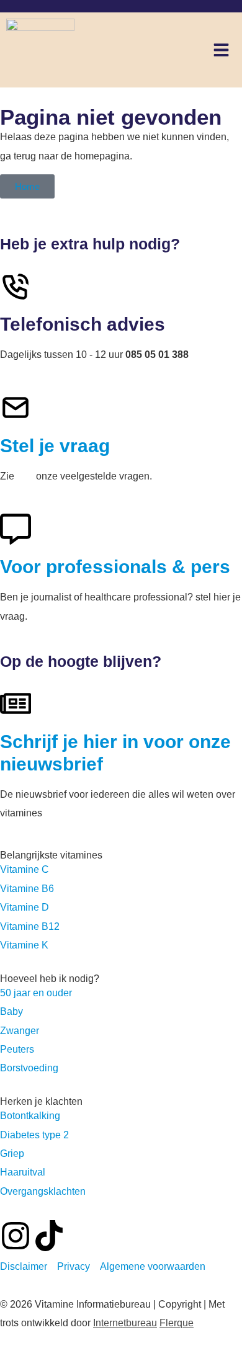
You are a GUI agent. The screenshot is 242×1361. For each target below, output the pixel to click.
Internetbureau (125, 1323)
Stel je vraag (55, 445)
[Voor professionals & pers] (15, 529)
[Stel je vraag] (15, 407)
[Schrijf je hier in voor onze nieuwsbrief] (15, 703)
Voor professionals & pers (115, 566)
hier (25, 476)
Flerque (176, 1323)
